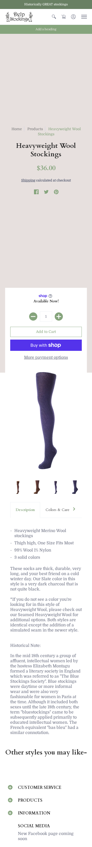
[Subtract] (33, 316)
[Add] (59, 316)
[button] (54, 17)
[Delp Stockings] (19, 17)
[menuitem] (54, 17)
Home (17, 129)
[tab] (25, 510)
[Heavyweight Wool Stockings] (17, 487)
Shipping (28, 180)
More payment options (46, 357)
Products (35, 129)
